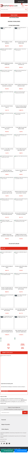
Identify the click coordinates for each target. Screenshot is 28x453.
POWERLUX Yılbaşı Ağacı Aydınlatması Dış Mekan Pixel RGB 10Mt (7, 235)
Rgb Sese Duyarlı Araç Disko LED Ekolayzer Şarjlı (21, 42)
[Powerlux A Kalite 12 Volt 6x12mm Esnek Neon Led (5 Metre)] (7, 76)
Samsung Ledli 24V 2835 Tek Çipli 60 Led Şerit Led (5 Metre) (21, 214)
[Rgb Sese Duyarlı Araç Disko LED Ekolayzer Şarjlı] (21, 33)
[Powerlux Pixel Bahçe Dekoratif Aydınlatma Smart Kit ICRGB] (21, 98)
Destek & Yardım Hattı (21, 450)
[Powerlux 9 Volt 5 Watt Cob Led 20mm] (21, 162)
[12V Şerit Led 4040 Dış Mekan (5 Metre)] (7, 258)
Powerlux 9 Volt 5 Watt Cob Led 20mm (21, 171)
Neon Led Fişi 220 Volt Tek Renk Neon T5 (7, 107)
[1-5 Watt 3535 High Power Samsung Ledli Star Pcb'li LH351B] (7, 162)
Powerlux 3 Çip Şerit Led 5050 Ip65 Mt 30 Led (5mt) (21, 288)
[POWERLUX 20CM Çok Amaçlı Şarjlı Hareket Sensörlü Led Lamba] (21, 226)
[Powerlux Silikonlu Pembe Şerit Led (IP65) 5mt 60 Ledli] (21, 76)
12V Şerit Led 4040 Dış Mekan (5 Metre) (7, 267)
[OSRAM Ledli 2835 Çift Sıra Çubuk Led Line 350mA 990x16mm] (7, 205)
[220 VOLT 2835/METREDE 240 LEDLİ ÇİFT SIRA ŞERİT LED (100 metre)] (7, 322)
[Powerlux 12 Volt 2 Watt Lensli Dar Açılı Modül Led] (7, 140)
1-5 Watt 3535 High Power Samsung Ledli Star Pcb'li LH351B (7, 171)
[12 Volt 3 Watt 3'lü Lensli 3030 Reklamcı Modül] (21, 119)
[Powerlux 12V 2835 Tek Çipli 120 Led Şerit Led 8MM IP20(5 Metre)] (7, 279)
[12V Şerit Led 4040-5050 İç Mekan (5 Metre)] (21, 258)
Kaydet (25, 412)
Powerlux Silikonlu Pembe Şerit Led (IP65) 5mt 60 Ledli (21, 85)
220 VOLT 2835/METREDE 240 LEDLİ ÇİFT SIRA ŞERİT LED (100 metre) (7, 331)
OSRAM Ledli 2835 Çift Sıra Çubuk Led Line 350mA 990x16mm (7, 214)
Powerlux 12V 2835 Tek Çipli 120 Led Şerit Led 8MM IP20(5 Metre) (7, 288)
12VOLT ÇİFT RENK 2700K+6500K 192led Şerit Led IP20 (21, 310)
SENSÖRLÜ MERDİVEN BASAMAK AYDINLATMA (7, 64)
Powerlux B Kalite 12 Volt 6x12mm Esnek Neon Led (21, 64)
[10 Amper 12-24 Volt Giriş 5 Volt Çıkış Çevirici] (7, 119)
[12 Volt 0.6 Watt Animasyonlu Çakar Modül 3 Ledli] (21, 140)
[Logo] (9, 5)
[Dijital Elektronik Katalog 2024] (14, 368)
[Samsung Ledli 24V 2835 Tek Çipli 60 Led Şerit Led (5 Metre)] (21, 205)
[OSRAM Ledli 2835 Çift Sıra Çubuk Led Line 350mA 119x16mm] (21, 183)
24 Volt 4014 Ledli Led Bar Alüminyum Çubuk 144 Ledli (7, 192)
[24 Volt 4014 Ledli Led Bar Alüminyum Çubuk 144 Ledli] (7, 183)
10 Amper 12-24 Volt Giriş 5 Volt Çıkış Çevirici (7, 128)
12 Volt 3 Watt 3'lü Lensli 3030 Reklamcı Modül (21, 128)
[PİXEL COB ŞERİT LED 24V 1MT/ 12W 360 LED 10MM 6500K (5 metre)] (21, 322)
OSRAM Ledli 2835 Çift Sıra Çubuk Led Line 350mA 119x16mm (21, 192)
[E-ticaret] (14, 452)
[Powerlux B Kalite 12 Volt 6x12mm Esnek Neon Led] (21, 55)
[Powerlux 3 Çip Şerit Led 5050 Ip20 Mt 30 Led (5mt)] (7, 301)
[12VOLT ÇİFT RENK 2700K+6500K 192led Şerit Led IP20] (21, 301)
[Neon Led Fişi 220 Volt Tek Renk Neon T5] (7, 98)
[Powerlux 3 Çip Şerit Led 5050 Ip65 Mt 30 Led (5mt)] (21, 279)
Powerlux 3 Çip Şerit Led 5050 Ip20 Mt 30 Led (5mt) (7, 310)
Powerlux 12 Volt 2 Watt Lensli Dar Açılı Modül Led (7, 149)
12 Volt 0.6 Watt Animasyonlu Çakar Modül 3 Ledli (21, 149)
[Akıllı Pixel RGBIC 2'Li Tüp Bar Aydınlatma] (7, 33)
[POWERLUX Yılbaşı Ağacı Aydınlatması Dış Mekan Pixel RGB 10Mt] (7, 226)
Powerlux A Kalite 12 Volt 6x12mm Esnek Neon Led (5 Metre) (7, 85)
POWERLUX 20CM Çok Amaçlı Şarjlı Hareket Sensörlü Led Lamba (21, 235)
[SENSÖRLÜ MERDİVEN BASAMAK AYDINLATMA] (7, 55)
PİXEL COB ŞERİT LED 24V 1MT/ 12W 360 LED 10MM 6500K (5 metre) (21, 331)
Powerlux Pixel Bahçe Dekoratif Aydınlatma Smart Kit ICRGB (21, 107)
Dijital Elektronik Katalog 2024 (7, 383)
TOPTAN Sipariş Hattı (8, 450)
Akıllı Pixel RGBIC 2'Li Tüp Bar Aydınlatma (7, 42)
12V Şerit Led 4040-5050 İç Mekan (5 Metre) (21, 267)
